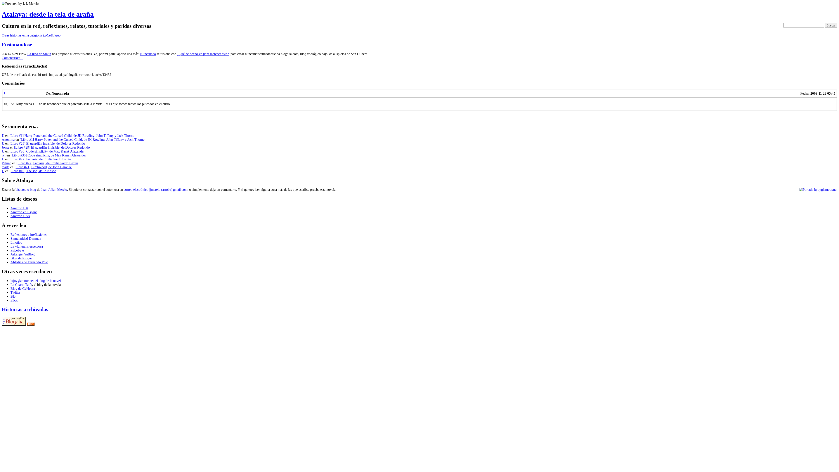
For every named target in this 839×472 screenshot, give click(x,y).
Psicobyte (17, 250)
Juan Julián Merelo (54, 189)
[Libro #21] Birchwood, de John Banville (43, 167)
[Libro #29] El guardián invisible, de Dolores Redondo (47, 143)
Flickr (14, 300)
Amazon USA (20, 216)
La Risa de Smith (39, 54)
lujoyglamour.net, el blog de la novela (36, 281)
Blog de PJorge (21, 258)
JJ (3, 135)
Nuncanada (148, 54)
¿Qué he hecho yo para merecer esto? (203, 54)
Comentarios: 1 (12, 58)
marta (5, 167)
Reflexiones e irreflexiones (28, 234)
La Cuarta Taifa (21, 284)
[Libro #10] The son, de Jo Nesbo (32, 171)
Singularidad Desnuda (25, 238)
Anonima (8, 139)
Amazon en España (23, 212)
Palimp (6, 163)
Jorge (5, 147)
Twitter (15, 292)
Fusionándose (17, 44)
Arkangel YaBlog (22, 254)
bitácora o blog (26, 189)
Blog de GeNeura (22, 288)
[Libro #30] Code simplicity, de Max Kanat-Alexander (47, 151)
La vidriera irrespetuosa (26, 246)
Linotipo (16, 242)
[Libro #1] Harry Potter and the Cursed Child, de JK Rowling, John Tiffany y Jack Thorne (71, 135)
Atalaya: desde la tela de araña (48, 14)
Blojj (13, 296)
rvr (4, 155)
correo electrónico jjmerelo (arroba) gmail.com (155, 189)
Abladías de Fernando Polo (29, 262)
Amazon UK (19, 208)
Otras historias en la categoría (31, 35)
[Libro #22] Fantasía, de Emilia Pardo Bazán (40, 159)
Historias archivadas (25, 309)
